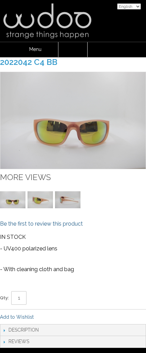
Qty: (4, 297)
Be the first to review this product (41, 223)
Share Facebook (47, 317)
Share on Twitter (61, 317)
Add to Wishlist (17, 317)
